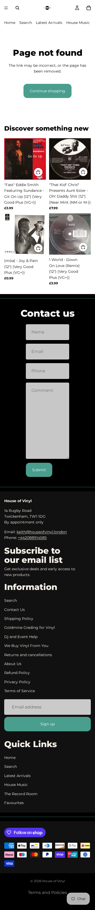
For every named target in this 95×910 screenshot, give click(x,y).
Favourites (14, 802)
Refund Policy (17, 673)
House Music (78, 22)
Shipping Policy (18, 618)
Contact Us (14, 609)
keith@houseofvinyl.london (42, 531)
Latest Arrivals (49, 22)
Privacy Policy (17, 682)
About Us (12, 663)
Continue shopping (47, 91)
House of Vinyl (53, 881)
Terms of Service (19, 690)
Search (25, 22)
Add (42, 172)
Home (9, 22)
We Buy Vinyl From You (26, 646)
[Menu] (6, 8)
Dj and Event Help (20, 636)
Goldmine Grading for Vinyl (29, 627)
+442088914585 (32, 537)
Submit (39, 469)
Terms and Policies (47, 892)
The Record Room (20, 793)
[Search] (17, 8)
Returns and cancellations (28, 654)
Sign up (47, 724)
